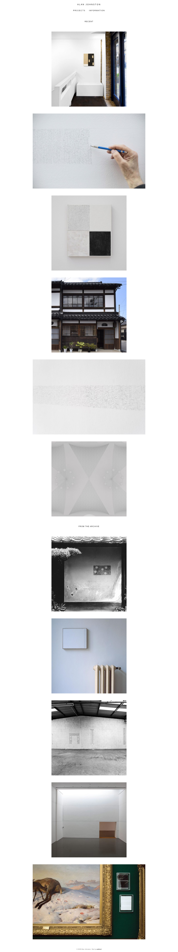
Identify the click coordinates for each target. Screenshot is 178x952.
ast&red (99, 949)
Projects (79, 11)
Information (97, 11)
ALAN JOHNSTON (89, 4)
